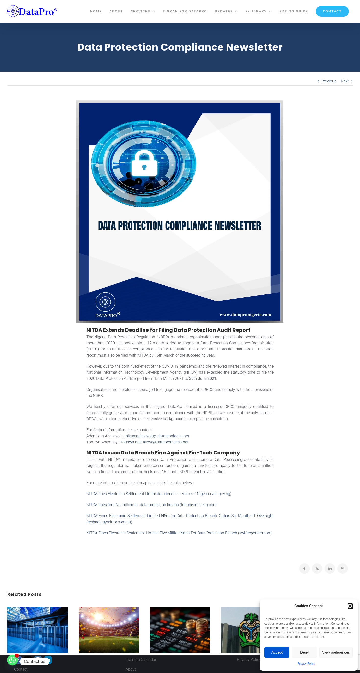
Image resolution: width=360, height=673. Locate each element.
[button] (350, 606)
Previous (328, 81)
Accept (277, 652)
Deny (304, 652)
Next (345, 81)
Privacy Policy (306, 663)
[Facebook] (18, 660)
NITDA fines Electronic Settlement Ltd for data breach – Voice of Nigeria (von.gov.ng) (158, 493)
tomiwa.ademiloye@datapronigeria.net (154, 442)
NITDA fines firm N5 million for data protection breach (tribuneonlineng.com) (152, 504)
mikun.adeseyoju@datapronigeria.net (156, 436)
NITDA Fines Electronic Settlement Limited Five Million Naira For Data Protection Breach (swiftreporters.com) (179, 533)
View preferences (336, 652)
